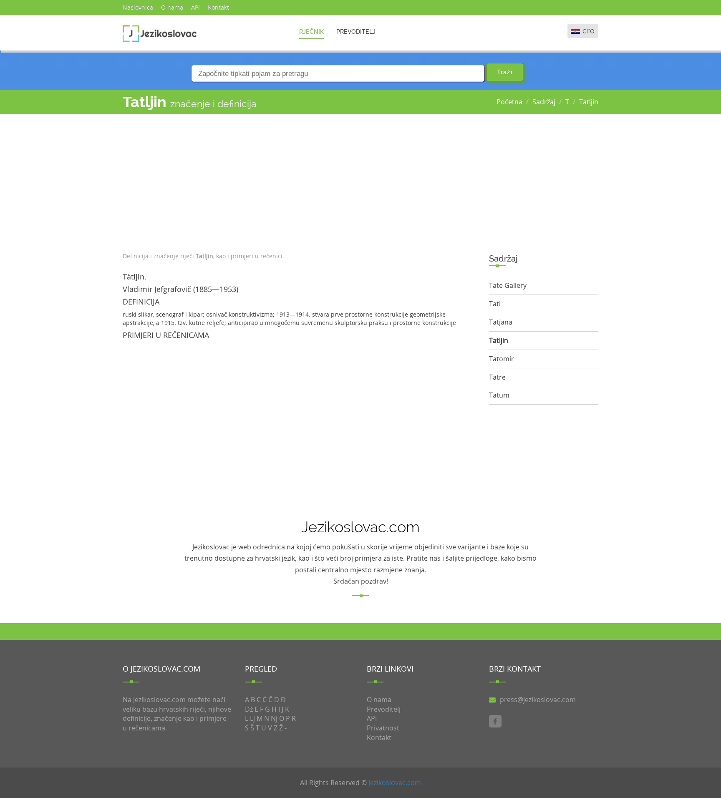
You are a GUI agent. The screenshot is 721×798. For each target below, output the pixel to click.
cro (588, 30)
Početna (509, 101)
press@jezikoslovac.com (538, 699)
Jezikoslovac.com (394, 782)
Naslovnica (138, 7)
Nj (274, 718)
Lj (252, 718)
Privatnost (383, 728)
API (195, 7)
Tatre (497, 377)
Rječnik (311, 31)
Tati (495, 303)
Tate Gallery (508, 285)
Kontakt (218, 7)
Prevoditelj (356, 31)
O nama (172, 7)
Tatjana (500, 322)
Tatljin (588, 101)
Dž (249, 709)
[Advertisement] (299, 181)
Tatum (499, 395)
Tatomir (501, 358)
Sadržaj (543, 101)
